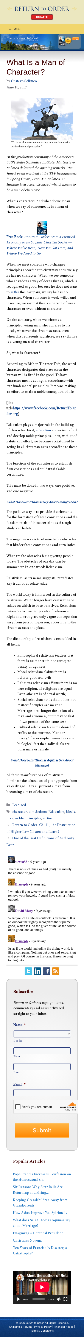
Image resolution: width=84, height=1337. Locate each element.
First (17, 1056)
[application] (42, 1287)
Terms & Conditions (42, 1330)
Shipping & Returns (20, 1326)
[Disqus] (42, 908)
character (19, 812)
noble (19, 818)
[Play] (18, 1299)
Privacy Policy (43, 1326)
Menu (17, 29)
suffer (15, 292)
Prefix (18, 1040)
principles (33, 818)
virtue (47, 818)
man (9, 818)
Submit (42, 1130)
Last (17, 1072)
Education (56, 812)
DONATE (42, 17)
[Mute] (58, 1299)
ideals (70, 812)
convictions (38, 812)
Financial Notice (63, 1326)
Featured (19, 805)
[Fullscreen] (65, 1299)
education (43, 430)
